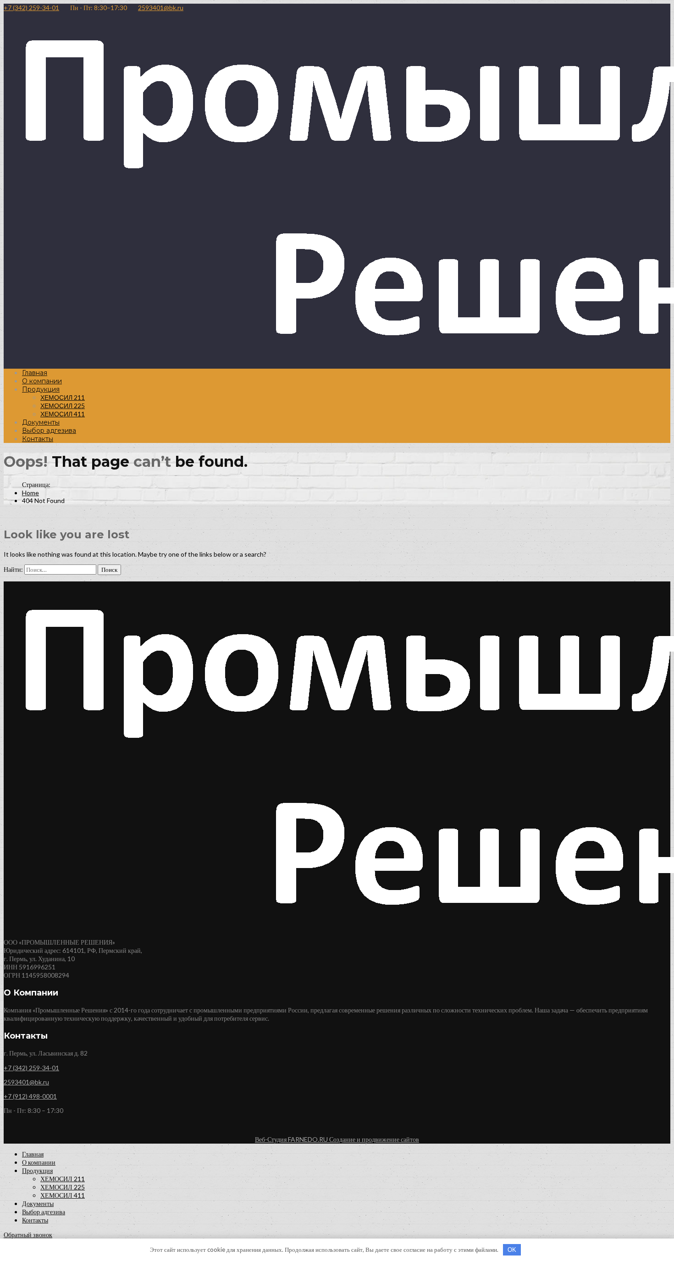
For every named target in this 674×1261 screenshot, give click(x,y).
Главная (34, 373)
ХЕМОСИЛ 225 (62, 405)
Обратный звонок (28, 1235)
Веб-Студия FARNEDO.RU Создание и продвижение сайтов (337, 1139)
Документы (41, 422)
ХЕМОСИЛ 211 (62, 397)
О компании (42, 381)
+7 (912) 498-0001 (30, 1096)
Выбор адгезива (49, 430)
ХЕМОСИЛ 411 (62, 414)
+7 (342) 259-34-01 (31, 7)
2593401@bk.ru (160, 7)
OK (512, 1249)
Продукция (41, 389)
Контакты (37, 439)
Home (30, 493)
